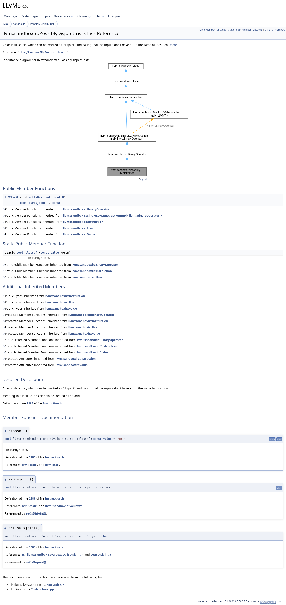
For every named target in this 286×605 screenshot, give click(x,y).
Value (54, 252)
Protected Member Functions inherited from (59, 315)
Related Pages (30, 16)
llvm (5, 23)
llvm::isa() (52, 465)
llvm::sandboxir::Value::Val (64, 506)
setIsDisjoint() (36, 513)
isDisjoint (37, 203)
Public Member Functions (212, 29)
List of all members (275, 29)
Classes (82, 16)
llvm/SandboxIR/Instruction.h (42, 52)
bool (57, 197)
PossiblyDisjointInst (42, 23)
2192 (32, 457)
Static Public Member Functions (245, 29)
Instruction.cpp (56, 547)
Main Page (10, 16)
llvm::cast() (29, 465)
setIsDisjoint (39, 197)
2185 (30, 403)
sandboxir (19, 23)
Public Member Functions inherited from (57, 209)
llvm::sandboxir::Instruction (83, 222)
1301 (32, 547)
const (56, 203)
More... (174, 45)
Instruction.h (52, 403)
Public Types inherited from (45, 296)
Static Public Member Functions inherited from (61, 265)
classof (31, 252)
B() (23, 555)
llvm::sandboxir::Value (79, 234)
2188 (32, 498)
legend (143, 179)
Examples (114, 16)
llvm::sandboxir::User (78, 228)
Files (98, 16)
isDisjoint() (75, 555)
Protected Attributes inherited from (50, 359)
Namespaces (62, 16)
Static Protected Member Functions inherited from (64, 340)
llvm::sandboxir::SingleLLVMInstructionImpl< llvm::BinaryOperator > (112, 215)
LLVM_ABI (11, 197)
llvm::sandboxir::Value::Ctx (46, 555)
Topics (46, 16)
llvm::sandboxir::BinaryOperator (86, 209)
